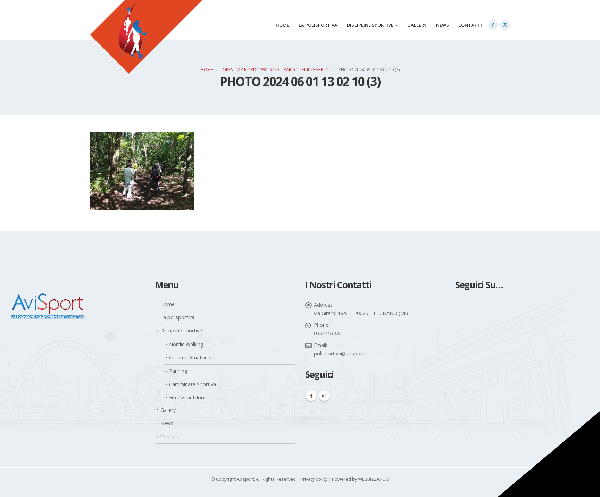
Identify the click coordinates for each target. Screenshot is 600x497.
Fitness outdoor (187, 397)
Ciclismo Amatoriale (191, 357)
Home (282, 25)
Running (178, 370)
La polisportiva (318, 25)
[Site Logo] (146, 45)
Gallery (417, 25)
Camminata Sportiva (192, 384)
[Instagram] (505, 25)
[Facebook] (493, 25)
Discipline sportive (370, 25)
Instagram (324, 396)
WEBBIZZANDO (373, 479)
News (442, 25)
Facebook (311, 396)
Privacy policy (313, 479)
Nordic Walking (186, 344)
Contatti (470, 25)
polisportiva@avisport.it (341, 353)
